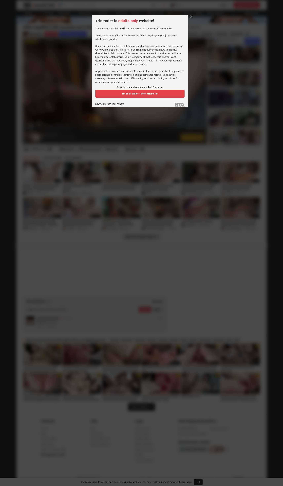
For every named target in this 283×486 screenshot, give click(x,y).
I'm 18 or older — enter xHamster (140, 93)
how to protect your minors (109, 104)
